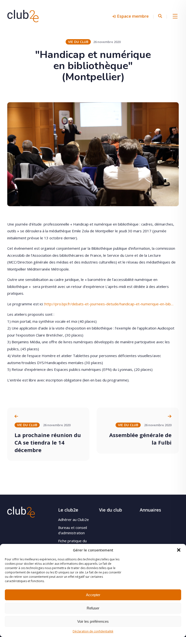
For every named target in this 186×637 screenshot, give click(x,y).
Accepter (93, 595)
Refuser (93, 608)
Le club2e (68, 510)
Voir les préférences (93, 621)
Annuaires (150, 510)
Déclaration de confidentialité (93, 631)
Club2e (23, 16)
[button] (178, 550)
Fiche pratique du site (72, 543)
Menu (175, 16)
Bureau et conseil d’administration (72, 530)
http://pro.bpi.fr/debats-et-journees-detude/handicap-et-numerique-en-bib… (109, 303)
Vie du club (110, 510)
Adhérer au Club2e (73, 519)
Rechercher (160, 16)
